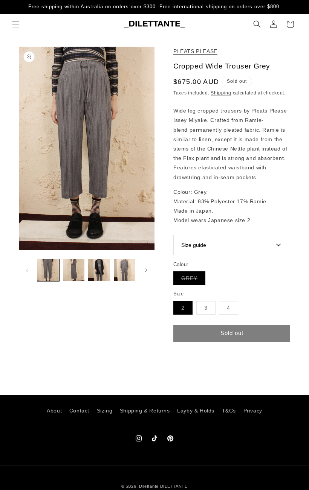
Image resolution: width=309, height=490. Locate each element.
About (54, 411)
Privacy (252, 411)
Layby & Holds (195, 411)
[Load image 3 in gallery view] (99, 270)
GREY (193, 280)
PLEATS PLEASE (195, 51)
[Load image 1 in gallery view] (48, 270)
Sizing (105, 411)
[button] (16, 24)
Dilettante (149, 486)
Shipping (221, 93)
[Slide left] (27, 270)
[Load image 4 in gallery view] (125, 270)
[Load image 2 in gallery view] (74, 270)
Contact (79, 411)
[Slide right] (146, 270)
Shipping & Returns (145, 411)
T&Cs (229, 411)
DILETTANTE (174, 486)
